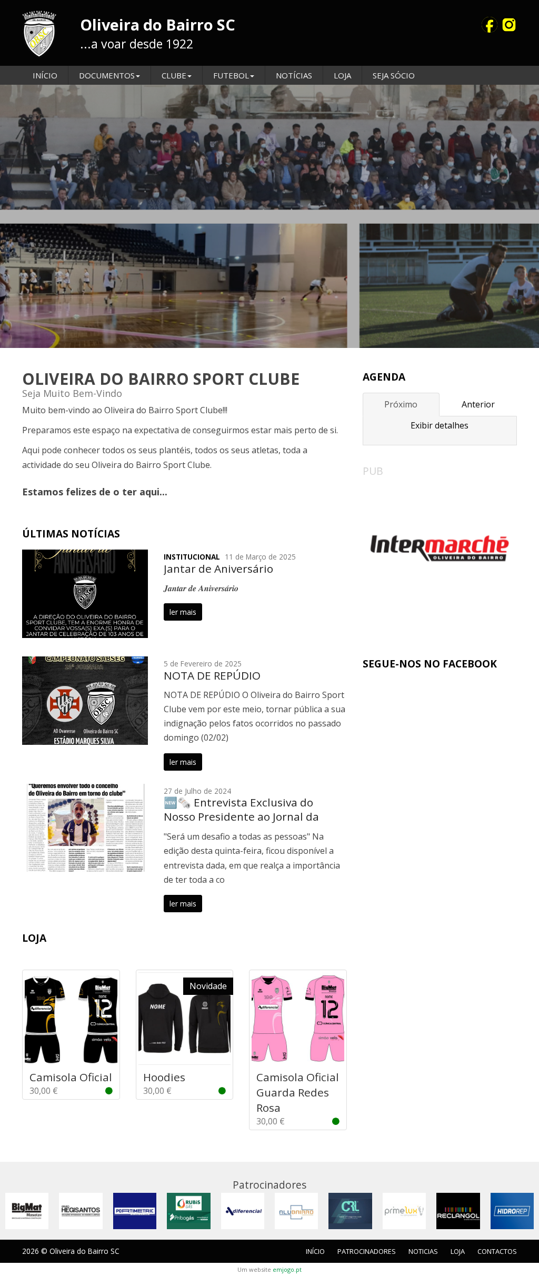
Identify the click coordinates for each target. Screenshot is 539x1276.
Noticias (423, 1251)
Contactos (497, 1251)
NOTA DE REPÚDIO (212, 675)
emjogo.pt (287, 1269)
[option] (269, 216)
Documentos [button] (107, 75)
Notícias (294, 75)
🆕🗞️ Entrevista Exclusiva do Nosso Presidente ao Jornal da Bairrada (241, 816)
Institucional (192, 557)
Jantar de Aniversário (218, 568)
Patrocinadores (366, 1251)
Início (45, 75)
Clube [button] (174, 75)
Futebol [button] (231, 75)
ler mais (182, 612)
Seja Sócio (394, 75)
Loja (342, 75)
